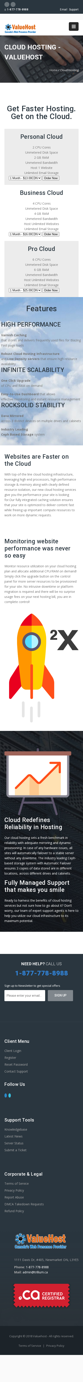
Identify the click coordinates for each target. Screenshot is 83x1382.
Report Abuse (14, 1197)
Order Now (51, 178)
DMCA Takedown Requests (24, 1204)
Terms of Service (16, 1183)
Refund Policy (14, 1211)
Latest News (13, 1136)
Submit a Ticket (15, 1150)
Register (10, 1057)
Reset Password (16, 1064)
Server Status (13, 1143)
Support (74, 9)
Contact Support (16, 1071)
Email (63, 9)
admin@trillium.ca (35, 1272)
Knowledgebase (15, 1129)
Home (54, 70)
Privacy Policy (14, 1190)
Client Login (12, 1051)
